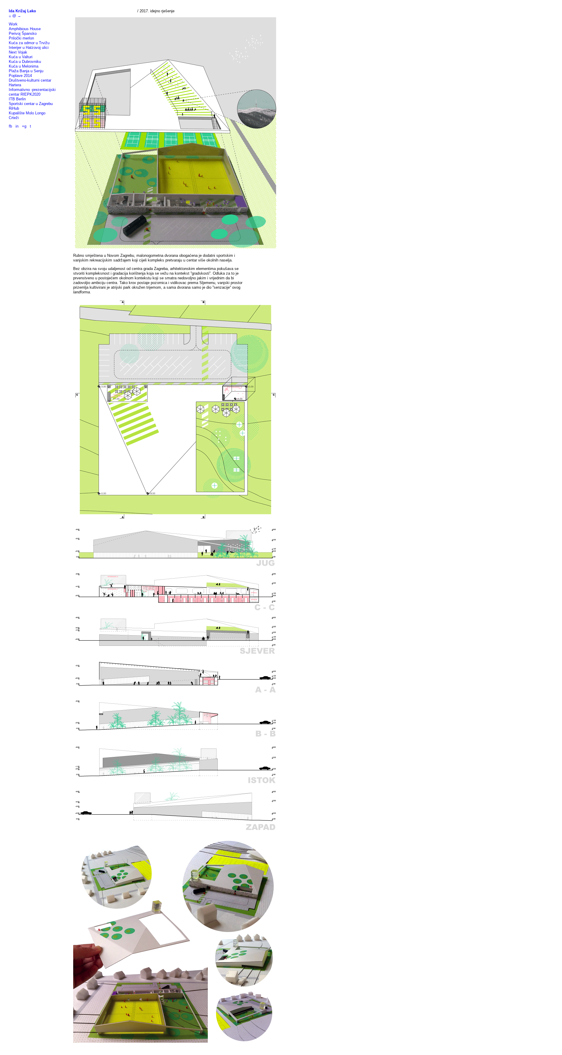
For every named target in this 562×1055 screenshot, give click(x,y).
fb (10, 126)
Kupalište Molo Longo (27, 113)
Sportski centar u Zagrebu (31, 103)
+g (24, 126)
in (17, 126)
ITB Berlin (17, 99)
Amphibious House (25, 29)
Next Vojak (18, 52)
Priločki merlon (21, 38)
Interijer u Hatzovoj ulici (29, 47)
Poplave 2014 (20, 75)
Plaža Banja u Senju (26, 71)
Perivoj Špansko (23, 33)
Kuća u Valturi (20, 57)
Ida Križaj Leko (22, 11)
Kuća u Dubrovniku (25, 61)
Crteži (14, 118)
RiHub (14, 108)
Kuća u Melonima (23, 66)
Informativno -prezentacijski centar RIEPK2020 (32, 92)
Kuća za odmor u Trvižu (29, 43)
